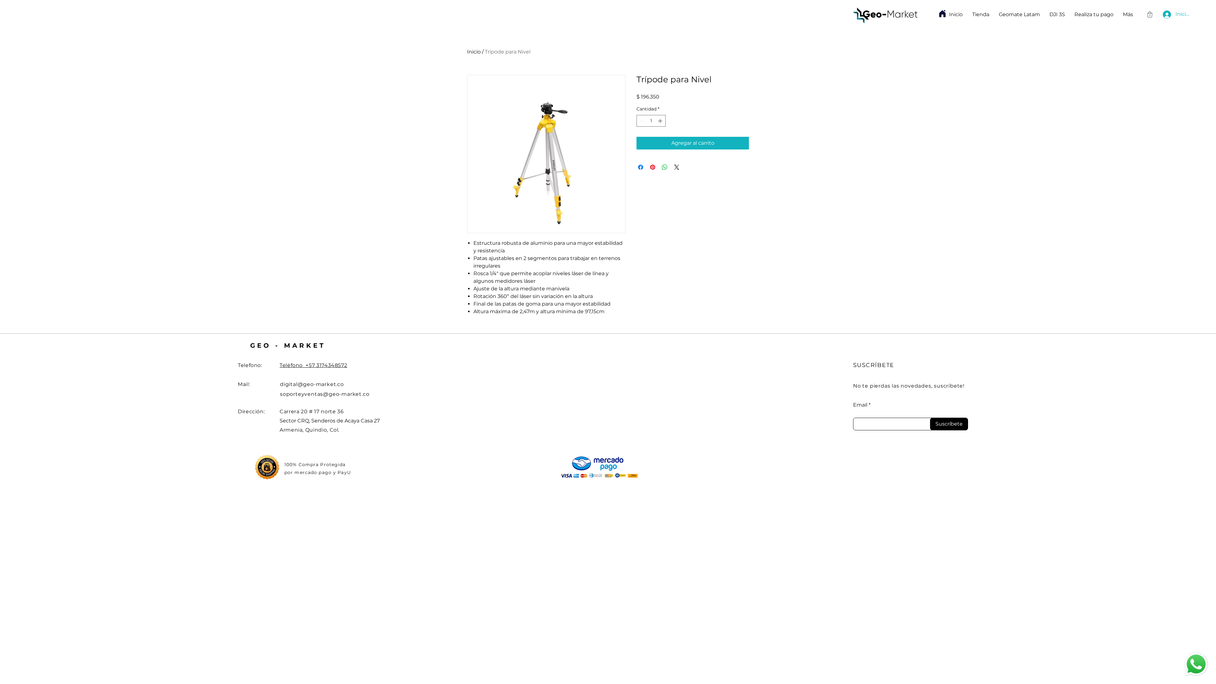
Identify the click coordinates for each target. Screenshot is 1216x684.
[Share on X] (677, 167)
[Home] (942, 14)
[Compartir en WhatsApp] (664, 167)
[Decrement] (641, 120)
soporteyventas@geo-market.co (324, 394)
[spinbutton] (651, 120)
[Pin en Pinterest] (652, 167)
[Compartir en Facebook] (640, 167)
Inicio (474, 52)
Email (860, 405)
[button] (1149, 14)
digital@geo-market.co (312, 384)
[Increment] (661, 120)
